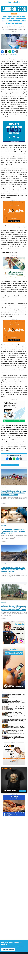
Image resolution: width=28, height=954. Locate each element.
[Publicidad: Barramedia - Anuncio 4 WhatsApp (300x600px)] (14, 688)
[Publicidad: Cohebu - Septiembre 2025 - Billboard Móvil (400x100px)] (14, 12)
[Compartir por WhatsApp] (9, 51)
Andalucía (14, 13)
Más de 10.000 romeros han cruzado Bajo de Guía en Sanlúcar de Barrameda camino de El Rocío (13, 493)
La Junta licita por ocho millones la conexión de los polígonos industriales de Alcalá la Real (13, 569)
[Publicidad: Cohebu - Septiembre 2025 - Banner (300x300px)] (14, 142)
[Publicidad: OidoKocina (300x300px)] (14, 222)
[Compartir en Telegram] (13, 51)
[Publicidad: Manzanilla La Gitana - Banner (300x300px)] (14, 277)
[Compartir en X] (6, 51)
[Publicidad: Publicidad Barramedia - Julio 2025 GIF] (14, 421)
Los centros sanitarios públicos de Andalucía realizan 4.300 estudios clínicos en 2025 (13, 531)
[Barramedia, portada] (14, 2)
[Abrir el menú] (2, 2)
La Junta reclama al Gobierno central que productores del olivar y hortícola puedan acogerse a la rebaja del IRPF (13, 608)
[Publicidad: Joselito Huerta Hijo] (14, 816)
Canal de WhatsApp (9, 949)
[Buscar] (25, 2)
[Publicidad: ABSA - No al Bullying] (14, 643)
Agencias (14, 54)
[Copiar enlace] (16, 51)
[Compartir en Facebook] (2, 51)
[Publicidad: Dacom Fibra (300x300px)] (14, 764)
